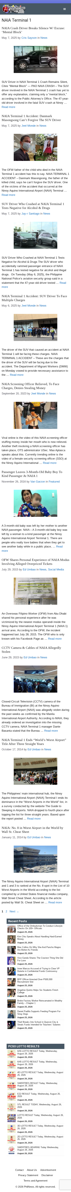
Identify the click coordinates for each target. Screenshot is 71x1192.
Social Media (56, 569)
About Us (32, 1170)
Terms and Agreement (35, 1180)
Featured (54, 481)
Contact (19, 1170)
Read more (8, 107)
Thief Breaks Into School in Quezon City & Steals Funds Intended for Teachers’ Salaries (39, 1023)
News (43, 37)
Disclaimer (47, 1175)
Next (14, 911)
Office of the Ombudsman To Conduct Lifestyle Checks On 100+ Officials (39, 927)
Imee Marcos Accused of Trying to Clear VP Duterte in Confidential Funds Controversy (38, 969)
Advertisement (48, 1170)
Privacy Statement (28, 1175)
